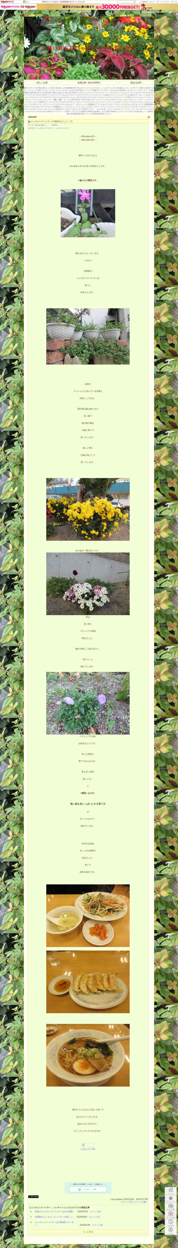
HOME (26, 15)
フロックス (142, 102)
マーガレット (140, 95)
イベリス (130, 107)
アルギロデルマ (47, 97)
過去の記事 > (136, 83)
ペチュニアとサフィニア (117, 97)
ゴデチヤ (57, 102)
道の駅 (96, 111)
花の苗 (79, 90)
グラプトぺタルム (60, 95)
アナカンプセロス (36, 95)
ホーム (170, 1194)
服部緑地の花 (78, 114)
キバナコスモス (35, 111)
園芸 (27, 2)
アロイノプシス (75, 95)
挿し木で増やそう (72, 93)
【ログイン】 (149, 15)
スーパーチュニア (108, 102)
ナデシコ (121, 100)
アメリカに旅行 (128, 95)
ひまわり (37, 107)
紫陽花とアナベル (96, 104)
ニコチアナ (141, 109)
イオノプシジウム (93, 102)
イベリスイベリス (119, 107)
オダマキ (113, 100)
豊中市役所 (111, 111)
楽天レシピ (46, 88)
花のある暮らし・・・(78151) (46, 125)
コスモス (130, 111)
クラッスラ (111, 88)
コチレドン (54, 90)
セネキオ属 (117, 90)
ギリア (137, 107)
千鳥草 (84, 109)
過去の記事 (171, 1210)
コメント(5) (97, 1225)
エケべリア (87, 90)
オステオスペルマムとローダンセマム (92, 97)
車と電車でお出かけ (56, 93)
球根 (95, 90)
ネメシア (73, 102)
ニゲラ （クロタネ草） (98, 109)
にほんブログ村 (88, 1149)
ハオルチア (64, 90)
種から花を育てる (147, 88)
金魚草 (41, 102)
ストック (49, 102)
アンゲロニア (47, 107)
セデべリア (48, 95)
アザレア (145, 107)
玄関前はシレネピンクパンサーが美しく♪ (54, 1217)
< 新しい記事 (42, 83)
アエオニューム (100, 88)
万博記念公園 (98, 114)
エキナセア (131, 104)
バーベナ (82, 102)
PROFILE (41, 15)
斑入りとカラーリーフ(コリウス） (136, 90)
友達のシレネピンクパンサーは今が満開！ (55, 1211)
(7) (71, 121)
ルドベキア (96, 100)
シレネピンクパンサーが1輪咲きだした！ (50, 121)
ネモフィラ (121, 102)
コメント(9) (95, 1211)
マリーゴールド (50, 104)
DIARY (33, 15)
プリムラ (58, 97)
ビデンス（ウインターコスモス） (81, 107)
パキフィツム (119, 93)
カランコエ (85, 93)
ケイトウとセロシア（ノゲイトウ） (122, 109)
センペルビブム (86, 88)
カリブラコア (132, 102)
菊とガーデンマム (135, 97)
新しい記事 (171, 1218)
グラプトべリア (88, 95)
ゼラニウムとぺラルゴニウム (43, 109)
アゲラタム (61, 104)
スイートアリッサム (103, 107)
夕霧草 (83, 111)
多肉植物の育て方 (72, 88)
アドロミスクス (97, 93)
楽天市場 (174, 2)
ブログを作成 (164, 2)
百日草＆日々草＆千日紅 (81, 100)
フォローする (170, 1202)
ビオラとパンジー (69, 97)
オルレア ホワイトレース (77, 104)
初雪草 (90, 111)
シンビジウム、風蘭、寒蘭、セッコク (55, 100)
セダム (72, 90)
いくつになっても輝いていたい (37, 90)
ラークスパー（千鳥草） (62, 111)
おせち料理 (47, 111)
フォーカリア (130, 93)
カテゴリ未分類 (35, 88)
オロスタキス (142, 93)
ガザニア (65, 102)
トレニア (63, 107)
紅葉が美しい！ (141, 111)
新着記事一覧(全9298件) (89, 83)
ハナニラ (88, 114)
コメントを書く (140, 1202)
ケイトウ (140, 104)
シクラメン (121, 111)
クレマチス (121, 104)
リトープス (108, 93)
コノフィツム (116, 95)
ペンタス (105, 100)
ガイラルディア (110, 104)
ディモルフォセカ (69, 109)
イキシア (108, 114)
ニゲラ (103, 111)
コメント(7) (126, 1202)
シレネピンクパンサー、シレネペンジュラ (53, 128)
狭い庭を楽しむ (58, 88)
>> (147, 2)
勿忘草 (58, 109)
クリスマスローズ (105, 90)
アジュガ (76, 111)
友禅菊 (56, 107)
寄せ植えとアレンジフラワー (128, 88)
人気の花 (44, 93)
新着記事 (171, 1225)
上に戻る (171, 1233)
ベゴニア (34, 102)
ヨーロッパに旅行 (102, 95)
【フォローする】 (136, 15)
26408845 (146, 12)
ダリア (30, 107)
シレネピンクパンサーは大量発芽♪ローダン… (54, 1223)
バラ (79, 109)
